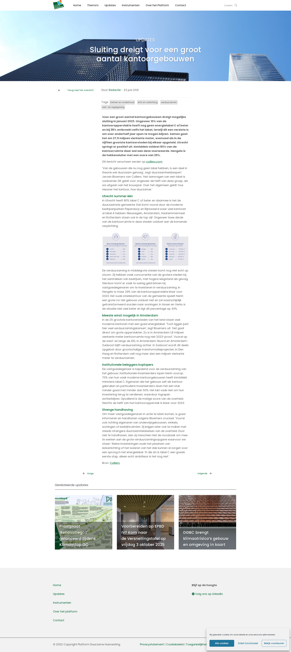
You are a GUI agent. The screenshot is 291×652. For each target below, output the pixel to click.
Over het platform (65, 611)
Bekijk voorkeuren (274, 643)
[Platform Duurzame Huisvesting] (58, 8)
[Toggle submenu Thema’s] (93, 12)
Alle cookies (222, 643)
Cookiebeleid (175, 644)
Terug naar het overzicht (80, 90)
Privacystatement (152, 644)
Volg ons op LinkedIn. (208, 594)
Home (57, 585)
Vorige (90, 473)
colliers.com (154, 162)
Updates (59, 594)
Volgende (202, 473)
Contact (58, 620)
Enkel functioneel (248, 643)
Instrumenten (62, 603)
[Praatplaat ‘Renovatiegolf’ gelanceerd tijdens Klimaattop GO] (83, 522)
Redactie (115, 90)
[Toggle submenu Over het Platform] (157, 12)
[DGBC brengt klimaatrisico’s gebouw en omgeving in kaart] (207, 522)
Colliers (115, 463)
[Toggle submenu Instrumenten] (131, 12)
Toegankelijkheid (197, 644)
